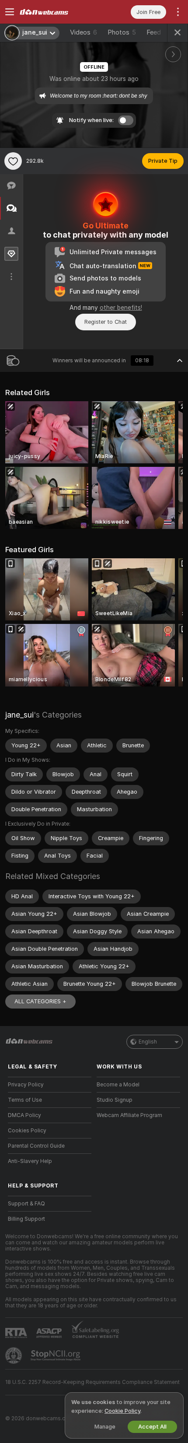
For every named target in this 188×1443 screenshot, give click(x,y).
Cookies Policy (27, 1131)
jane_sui (19, 714)
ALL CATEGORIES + (40, 1001)
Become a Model (118, 1085)
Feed (153, 32)
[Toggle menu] (9, 12)
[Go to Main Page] (56, 12)
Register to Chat (105, 322)
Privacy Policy (26, 1085)
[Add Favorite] (13, 161)
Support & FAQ (26, 1204)
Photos (122, 32)
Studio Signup (114, 1100)
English (148, 1042)
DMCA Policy (24, 1115)
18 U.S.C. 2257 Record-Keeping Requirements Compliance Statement (92, 1382)
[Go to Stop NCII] (56, 1355)
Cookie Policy (122, 1411)
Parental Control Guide (36, 1146)
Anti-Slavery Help (30, 1161)
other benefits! (121, 307)
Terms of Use (25, 1100)
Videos (83, 32)
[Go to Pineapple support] (14, 1355)
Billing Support (26, 1219)
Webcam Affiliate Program (129, 1115)
